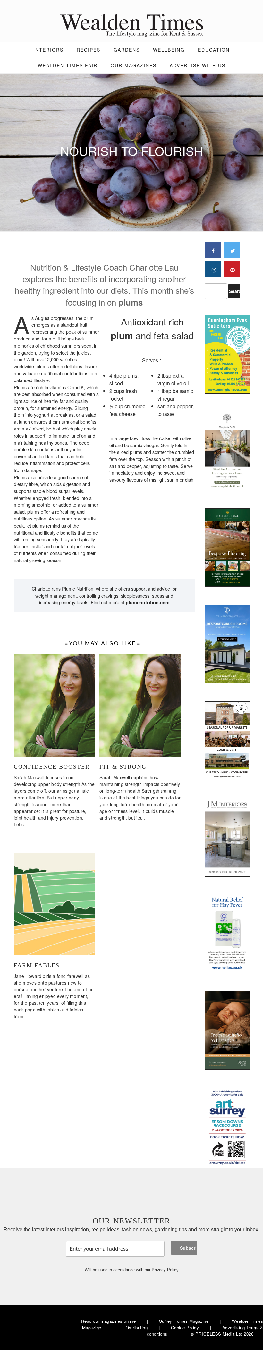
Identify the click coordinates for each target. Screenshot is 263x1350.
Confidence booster (52, 767)
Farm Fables (37, 965)
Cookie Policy (185, 1327)
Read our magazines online (108, 1321)
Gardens (127, 49)
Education (214, 49)
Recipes (88, 49)
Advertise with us (197, 65)
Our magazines (134, 65)
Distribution (136, 1327)
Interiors (48, 49)
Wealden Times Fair (68, 65)
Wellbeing (169, 49)
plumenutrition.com (148, 602)
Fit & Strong (123, 767)
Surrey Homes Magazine (184, 1321)
